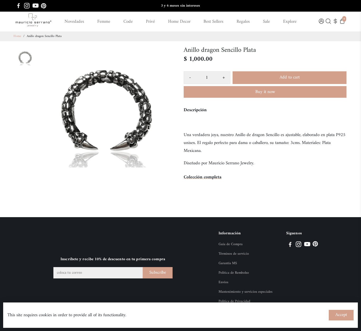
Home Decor (179, 22)
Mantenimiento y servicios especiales (245, 292)
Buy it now (265, 92)
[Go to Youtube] (35, 5)
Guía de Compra (231, 244)
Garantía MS (228, 263)
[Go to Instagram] (27, 5)
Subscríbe (157, 273)
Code (128, 22)
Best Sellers (213, 22)
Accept (341, 315)
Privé (150, 22)
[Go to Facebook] (18, 5)
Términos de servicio (234, 254)
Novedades (74, 22)
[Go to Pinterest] (43, 5)
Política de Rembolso (234, 273)
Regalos (243, 22)
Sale (266, 22)
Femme (103, 22)
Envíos (223, 282)
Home (17, 36)
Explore (290, 22)
